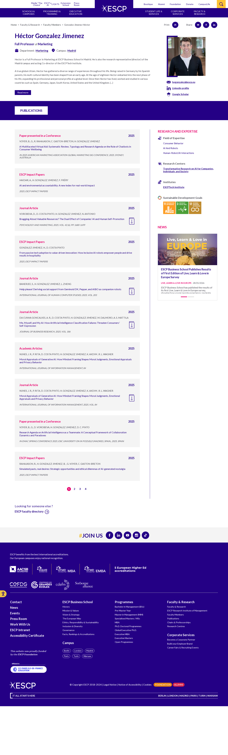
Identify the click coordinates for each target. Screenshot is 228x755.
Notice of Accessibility (129, 684)
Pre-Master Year (123, 610)
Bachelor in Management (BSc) (129, 606)
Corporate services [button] (178, 12)
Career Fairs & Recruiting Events (183, 647)
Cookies (147, 684)
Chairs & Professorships (179, 622)
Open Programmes (124, 642)
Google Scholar (180, 94)
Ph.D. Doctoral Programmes (128, 626)
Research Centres (176, 626)
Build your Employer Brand (179, 643)
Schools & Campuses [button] (28, 12)
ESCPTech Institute (173, 187)
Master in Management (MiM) (129, 614)
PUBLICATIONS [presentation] (31, 110)
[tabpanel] (187, 263)
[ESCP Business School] (114, 8)
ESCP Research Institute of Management (187, 610)
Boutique (148, 4)
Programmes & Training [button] (52, 12)
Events (15, 613)
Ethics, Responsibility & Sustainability (81, 622)
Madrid (89, 650)
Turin (76, 656)
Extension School (66, 4)
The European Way (72, 618)
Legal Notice (109, 684)
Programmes (124, 602)
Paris (66, 656)
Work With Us (20, 624)
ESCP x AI (47, 4)
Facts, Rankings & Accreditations (78, 634)
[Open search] (221, 4)
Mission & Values (71, 610)
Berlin (66, 650)
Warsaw (87, 656)
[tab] (83, 92)
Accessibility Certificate (27, 635)
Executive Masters (124, 638)
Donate (189, 4)
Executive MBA (122, 634)
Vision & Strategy (71, 614)
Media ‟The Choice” (36, 4)
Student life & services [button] (153, 12)
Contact (16, 602)
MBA (117, 622)
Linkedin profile (180, 88)
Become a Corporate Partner (181, 639)
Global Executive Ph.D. (126, 630)
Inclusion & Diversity (73, 626)
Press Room (76, 4)
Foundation (175, 4)
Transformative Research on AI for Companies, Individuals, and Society (188, 170)
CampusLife (204, 4)
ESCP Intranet (20, 630)
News (14, 607)
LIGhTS (55, 4)
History (66, 606)
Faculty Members (175, 614)
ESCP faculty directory (29, 511)
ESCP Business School (78, 602)
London (78, 650)
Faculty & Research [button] (199, 12)
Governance (68, 630)
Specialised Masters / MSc (127, 618)
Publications (173, 618)
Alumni (161, 4)
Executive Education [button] (75, 12)
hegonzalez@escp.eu (183, 82)
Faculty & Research (180, 602)
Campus (68, 643)
